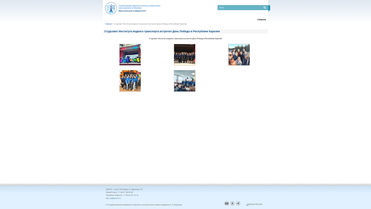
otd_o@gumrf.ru (113, 198)
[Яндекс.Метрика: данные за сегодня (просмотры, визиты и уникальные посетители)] (254, 204)
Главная (261, 20)
